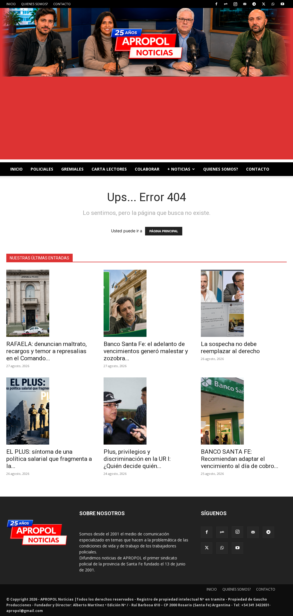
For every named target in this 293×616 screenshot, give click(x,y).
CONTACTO (62, 4)
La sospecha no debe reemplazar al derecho (230, 348)
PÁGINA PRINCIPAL (163, 231)
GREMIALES (72, 169)
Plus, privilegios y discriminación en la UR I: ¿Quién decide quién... (137, 458)
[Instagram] (235, 4)
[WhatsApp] (273, 4)
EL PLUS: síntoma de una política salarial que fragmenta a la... (49, 458)
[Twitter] (263, 4)
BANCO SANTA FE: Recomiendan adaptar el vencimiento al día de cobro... (239, 458)
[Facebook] (216, 4)
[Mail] (244, 4)
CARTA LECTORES (109, 169)
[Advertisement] (146, 119)
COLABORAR (147, 169)
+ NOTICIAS (178, 169)
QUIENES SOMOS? (34, 4)
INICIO (11, 4)
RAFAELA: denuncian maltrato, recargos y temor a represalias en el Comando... (46, 351)
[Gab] (225, 4)
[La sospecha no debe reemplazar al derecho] (244, 303)
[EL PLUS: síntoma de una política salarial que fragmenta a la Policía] (49, 411)
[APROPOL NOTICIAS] (146, 42)
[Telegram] (254, 4)
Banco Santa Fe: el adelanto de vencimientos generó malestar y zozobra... (146, 351)
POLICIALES (42, 169)
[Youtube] (282, 4)
